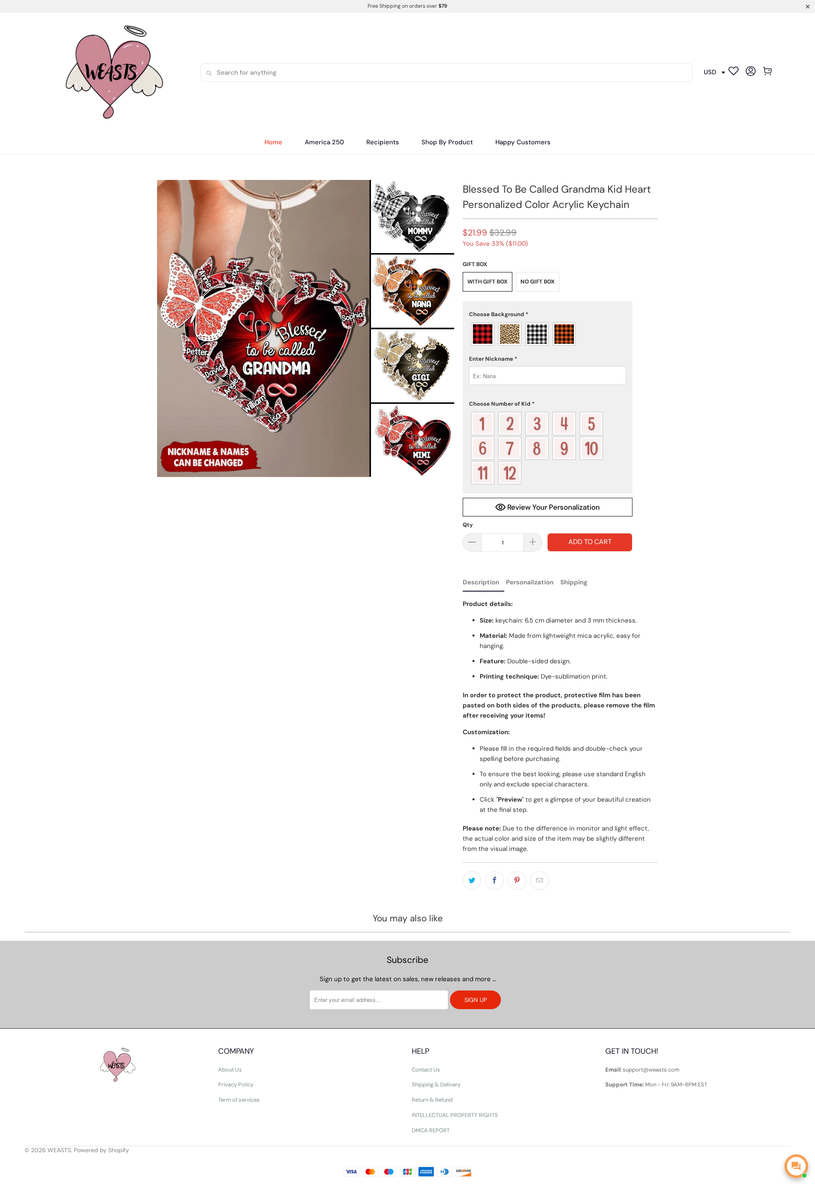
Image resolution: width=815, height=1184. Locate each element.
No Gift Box (537, 281)
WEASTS (59, 1150)
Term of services (239, 1099)
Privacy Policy (235, 1084)
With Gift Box (487, 281)
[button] (382, 142)
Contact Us (426, 1069)
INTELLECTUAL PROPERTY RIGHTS (455, 1115)
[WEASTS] (111, 72)
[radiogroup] (547, 334)
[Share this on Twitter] (472, 880)
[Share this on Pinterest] (517, 880)
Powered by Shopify (101, 1150)
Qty (468, 524)
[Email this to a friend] (539, 880)
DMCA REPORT (431, 1130)
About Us (230, 1069)
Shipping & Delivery (436, 1084)
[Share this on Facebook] (494, 880)
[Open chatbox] (796, 1166)
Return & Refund (432, 1099)
